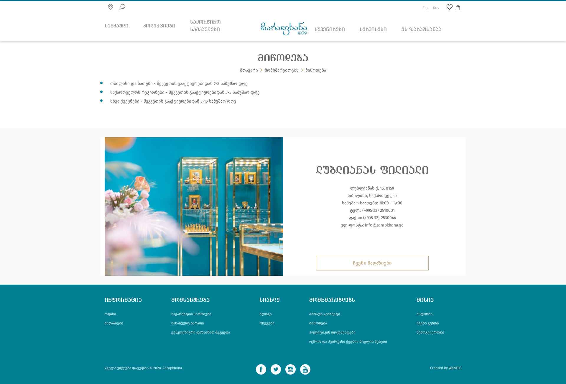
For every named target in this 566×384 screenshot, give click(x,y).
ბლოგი (265, 314)
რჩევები (266, 323)
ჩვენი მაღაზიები (372, 263)
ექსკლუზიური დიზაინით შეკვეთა (200, 332)
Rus (436, 8)
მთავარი (249, 70)
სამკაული (117, 26)
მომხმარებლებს (282, 70)
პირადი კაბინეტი (324, 314)
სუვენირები (330, 29)
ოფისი (110, 314)
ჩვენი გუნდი (428, 323)
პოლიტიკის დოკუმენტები (332, 332)
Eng (425, 8)
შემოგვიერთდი (430, 332)
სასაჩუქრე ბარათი (187, 323)
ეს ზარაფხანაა (422, 29)
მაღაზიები (114, 323)
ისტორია (424, 314)
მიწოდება (318, 323)
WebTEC (455, 368)
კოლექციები (159, 26)
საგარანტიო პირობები (191, 314)
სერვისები (373, 29)
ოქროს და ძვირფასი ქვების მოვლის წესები (348, 341)
